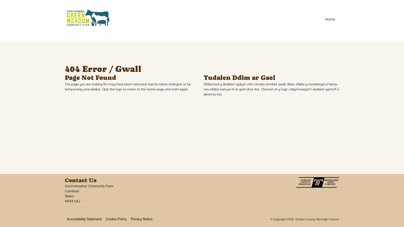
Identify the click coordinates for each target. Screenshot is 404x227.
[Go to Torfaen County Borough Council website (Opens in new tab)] (317, 182)
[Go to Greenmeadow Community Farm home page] (88, 18)
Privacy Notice (142, 219)
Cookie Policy (116, 219)
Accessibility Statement (84, 219)
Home (330, 19)
